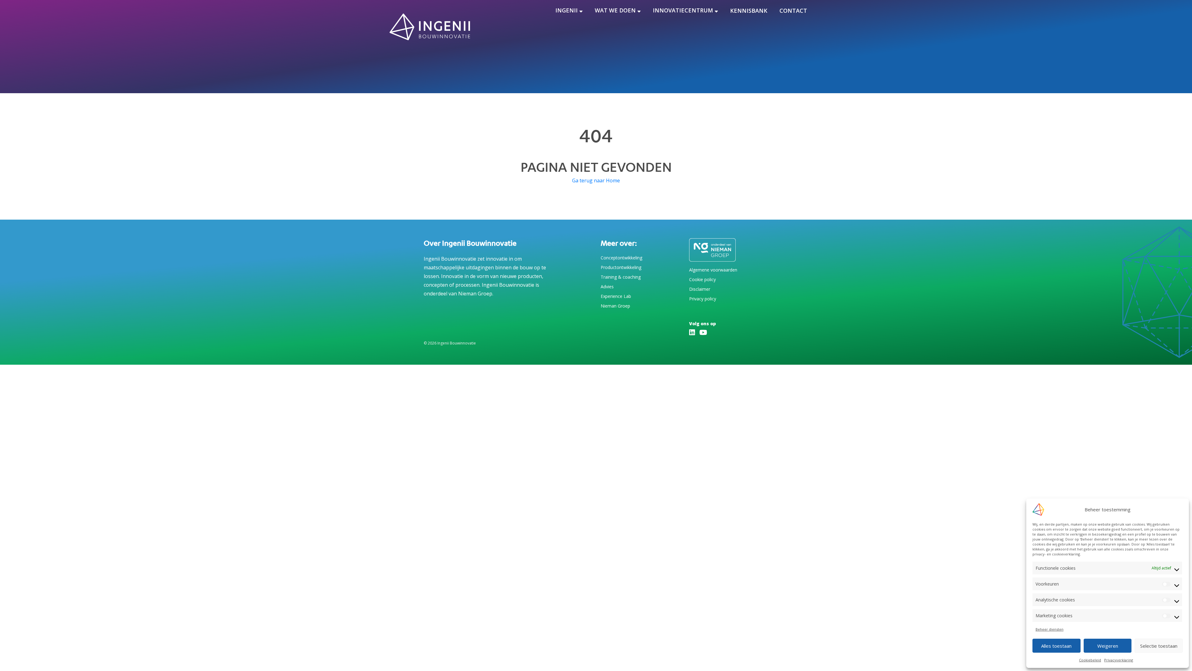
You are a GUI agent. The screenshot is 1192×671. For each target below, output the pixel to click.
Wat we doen (615, 10)
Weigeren (1107, 646)
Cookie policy (702, 279)
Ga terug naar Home (596, 180)
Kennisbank (748, 10)
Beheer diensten (1049, 629)
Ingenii (566, 10)
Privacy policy (702, 299)
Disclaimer (699, 289)
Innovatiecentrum (683, 10)
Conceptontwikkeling (621, 258)
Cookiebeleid (1090, 660)
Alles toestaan (1056, 646)
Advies (607, 287)
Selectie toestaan (1158, 646)
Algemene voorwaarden (713, 270)
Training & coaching (621, 277)
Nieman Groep (615, 306)
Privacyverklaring (1118, 660)
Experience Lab (616, 296)
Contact (793, 10)
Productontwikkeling (621, 267)
